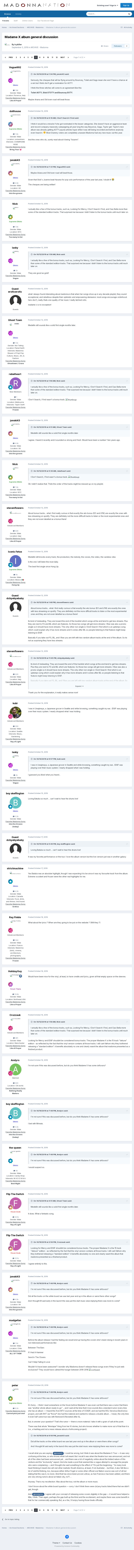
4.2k (16, 891)
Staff (16, 21)
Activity (18, 14)
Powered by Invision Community (67, 1546)
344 (16, 940)
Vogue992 (15, 67)
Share (105, 46)
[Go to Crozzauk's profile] (15, 1024)
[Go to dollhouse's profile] (15, 120)
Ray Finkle (15, 917)
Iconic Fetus (15, 551)
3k (16, 1171)
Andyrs (15, 1060)
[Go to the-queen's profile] (15, 1157)
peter (15, 1385)
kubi (15, 703)
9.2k (16, 1408)
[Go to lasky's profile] (15, 257)
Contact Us (67, 1543)
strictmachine (15, 868)
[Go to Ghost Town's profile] (15, 329)
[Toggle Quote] (32, 74)
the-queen (15, 1147)
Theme (55, 1543)
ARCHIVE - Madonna (39, 47)
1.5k (16, 343)
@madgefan (38, 1494)
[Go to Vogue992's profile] (15, 77)
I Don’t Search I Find (65, 118)
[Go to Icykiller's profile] (7, 46)
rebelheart (15, 374)
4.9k (16, 183)
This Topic (119, 14)
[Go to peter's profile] (15, 1395)
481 (16, 1038)
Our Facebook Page (45, 21)
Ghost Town (15, 320)
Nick (15, 203)
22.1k (16, 1217)
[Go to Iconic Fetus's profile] (15, 561)
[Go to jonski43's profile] (15, 169)
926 (16, 531)
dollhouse (15, 111)
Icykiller (18, 44)
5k (16, 575)
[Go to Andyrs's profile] (15, 1069)
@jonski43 (58, 1453)
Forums (5, 21)
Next (62, 57)
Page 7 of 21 (79, 57)
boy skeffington (15, 793)
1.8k (16, 90)
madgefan (15, 1320)
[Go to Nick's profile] (15, 213)
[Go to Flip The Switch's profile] (15, 1203)
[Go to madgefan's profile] (15, 1329)
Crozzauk (15, 1015)
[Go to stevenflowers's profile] (15, 517)
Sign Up (126, 5)
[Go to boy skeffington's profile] (15, 803)
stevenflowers (15, 508)
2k (16, 270)
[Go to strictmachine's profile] (15, 878)
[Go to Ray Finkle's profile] (15, 926)
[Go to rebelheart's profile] (15, 383)
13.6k (16, 994)
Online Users (27, 21)
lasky (15, 247)
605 (16, 1083)
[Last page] (68, 57)
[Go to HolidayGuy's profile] (15, 980)
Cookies (78, 1543)
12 (57, 57)
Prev (11, 57)
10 (48, 57)
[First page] (5, 57)
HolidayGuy (15, 971)
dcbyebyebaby (63, 658)
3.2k (16, 816)
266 (16, 726)
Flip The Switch (15, 1194)
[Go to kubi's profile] (15, 712)
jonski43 (60, 74)
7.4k (16, 134)
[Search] (129, 14)
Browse (7, 14)
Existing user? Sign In (107, 5)
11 (52, 57)
